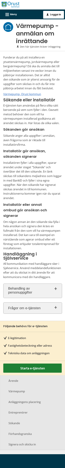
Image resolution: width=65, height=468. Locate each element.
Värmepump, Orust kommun (22, 94)
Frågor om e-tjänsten (24, 308)
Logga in (54, 14)
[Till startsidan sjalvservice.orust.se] (10, 4)
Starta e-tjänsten (32, 368)
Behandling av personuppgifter (20, 290)
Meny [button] (10, 14)
